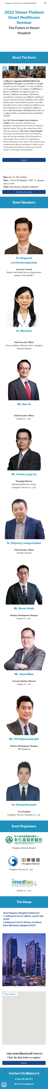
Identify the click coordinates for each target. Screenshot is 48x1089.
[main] (24, 22)
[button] (2, 3)
